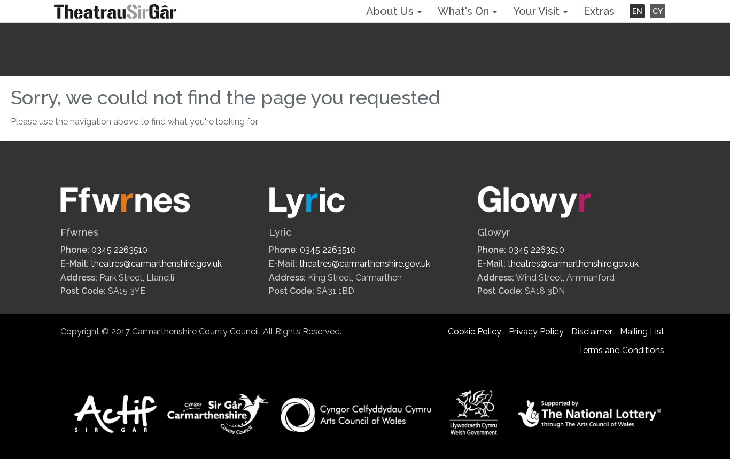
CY (658, 11)
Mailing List (642, 331)
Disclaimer (591, 331)
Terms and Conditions (621, 350)
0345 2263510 (119, 250)
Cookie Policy (474, 331)
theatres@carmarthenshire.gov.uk (156, 264)
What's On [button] (465, 11)
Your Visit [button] (537, 11)
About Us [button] (391, 11)
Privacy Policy (536, 331)
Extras (599, 11)
